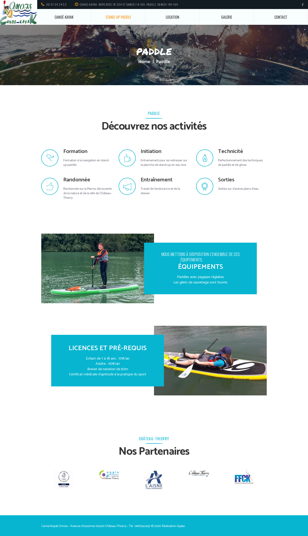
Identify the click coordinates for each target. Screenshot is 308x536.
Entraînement (156, 180)
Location (172, 17)
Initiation (151, 151)
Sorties (226, 180)
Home (144, 62)
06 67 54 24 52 (56, 4)
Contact (280, 17)
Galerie (226, 17)
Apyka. (181, 526)
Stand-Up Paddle (118, 17)
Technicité (230, 151)
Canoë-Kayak (64, 17)
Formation (75, 151)
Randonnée (76, 180)
